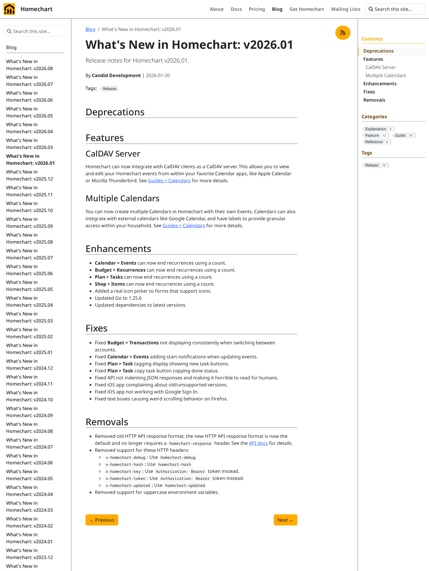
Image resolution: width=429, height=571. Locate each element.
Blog (90, 29)
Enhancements (380, 83)
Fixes (369, 91)
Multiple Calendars (386, 75)
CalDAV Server (381, 67)
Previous (101, 520)
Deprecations (378, 51)
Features (373, 59)
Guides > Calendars (169, 180)
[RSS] (342, 33)
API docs (258, 443)
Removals (374, 100)
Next (286, 520)
